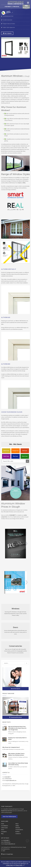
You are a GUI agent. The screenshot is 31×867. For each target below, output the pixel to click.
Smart (19, 182)
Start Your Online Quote (9, 816)
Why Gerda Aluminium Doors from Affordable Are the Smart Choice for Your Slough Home (17, 728)
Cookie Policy (9, 865)
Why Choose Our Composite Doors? (11, 747)
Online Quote (4, 827)
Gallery (17, 825)
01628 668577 (8, 6)
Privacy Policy (18, 865)
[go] (26, 663)
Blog (2, 833)
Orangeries (4, 831)
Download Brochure (16, 717)
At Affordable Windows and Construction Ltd (18, 84)
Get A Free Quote (15, 688)
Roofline (17, 831)
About (16, 823)
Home (2, 823)
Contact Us (18, 833)
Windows (17, 827)
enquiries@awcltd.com (10, 780)
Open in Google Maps (7, 854)
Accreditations (4, 825)
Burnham (10, 810)
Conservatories (19, 829)
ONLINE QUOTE (26, 6)
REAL (24, 182)
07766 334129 (16, 6)
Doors (2, 829)
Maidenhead (4, 810)
